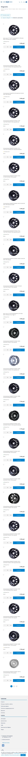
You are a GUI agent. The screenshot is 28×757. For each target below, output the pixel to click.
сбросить (11, 20)
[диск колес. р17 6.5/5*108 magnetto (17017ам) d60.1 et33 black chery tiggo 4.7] (14, 305)
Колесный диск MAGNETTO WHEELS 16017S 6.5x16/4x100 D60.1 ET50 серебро (12, 672)
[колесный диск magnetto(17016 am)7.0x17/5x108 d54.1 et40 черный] (14, 85)
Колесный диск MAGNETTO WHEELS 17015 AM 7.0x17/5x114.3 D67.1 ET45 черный (12, 286)
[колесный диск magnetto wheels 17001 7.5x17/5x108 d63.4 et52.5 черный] (14, 580)
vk (3, 745)
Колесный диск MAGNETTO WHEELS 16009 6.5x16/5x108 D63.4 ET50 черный (11, 397)
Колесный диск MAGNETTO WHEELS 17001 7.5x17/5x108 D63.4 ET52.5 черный (11, 589)
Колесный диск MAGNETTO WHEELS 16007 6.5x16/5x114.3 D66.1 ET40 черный (11, 534)
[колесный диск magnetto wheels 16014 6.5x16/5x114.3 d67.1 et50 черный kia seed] (14, 553)
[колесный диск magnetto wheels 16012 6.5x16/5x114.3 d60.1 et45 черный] (14, 608)
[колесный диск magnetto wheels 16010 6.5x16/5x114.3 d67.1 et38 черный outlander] (14, 415)
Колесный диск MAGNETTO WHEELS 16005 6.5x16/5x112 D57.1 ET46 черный (11, 479)
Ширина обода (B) (6, 17)
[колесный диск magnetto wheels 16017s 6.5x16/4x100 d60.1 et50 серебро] (14, 663)
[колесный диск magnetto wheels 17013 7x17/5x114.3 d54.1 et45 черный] (14, 167)
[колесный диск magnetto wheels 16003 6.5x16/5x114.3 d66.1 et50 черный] (14, 498)
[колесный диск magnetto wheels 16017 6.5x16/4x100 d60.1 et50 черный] (14, 443)
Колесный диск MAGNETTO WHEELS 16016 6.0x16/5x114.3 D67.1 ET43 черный (11, 342)
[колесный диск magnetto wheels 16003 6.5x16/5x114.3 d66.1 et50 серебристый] (14, 360)
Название (4, 21)
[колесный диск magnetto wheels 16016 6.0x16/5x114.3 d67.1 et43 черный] (14, 333)
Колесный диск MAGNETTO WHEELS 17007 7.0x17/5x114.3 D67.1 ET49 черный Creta (11, 121)
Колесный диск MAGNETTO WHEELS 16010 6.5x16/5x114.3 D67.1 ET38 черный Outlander (12, 424)
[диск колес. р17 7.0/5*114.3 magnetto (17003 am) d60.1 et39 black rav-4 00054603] (14, 30)
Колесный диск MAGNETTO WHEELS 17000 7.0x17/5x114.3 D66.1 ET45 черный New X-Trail (12, 66)
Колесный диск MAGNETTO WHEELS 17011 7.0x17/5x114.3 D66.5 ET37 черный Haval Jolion (12, 149)
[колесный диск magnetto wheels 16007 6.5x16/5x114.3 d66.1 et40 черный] (14, 525)
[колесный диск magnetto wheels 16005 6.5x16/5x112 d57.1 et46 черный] (14, 470)
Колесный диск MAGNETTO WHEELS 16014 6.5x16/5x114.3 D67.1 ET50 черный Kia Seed (11, 562)
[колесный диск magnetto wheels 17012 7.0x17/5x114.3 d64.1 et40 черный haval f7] (14, 222)
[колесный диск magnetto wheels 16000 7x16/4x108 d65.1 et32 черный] (14, 250)
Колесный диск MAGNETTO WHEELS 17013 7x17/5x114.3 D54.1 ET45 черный (11, 176)
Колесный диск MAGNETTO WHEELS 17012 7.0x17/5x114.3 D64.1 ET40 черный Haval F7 (11, 231)
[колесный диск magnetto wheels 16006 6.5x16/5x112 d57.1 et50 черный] (14, 636)
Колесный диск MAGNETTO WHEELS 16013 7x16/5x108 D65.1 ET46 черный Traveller (14, 204)
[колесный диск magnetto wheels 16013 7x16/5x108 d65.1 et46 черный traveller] (14, 195)
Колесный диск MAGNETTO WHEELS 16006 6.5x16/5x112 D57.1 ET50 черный (11, 644)
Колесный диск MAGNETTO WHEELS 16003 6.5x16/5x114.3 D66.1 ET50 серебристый (11, 369)
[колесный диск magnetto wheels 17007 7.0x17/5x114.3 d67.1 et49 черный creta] (14, 112)
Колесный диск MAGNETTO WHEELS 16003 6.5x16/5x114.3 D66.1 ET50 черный (11, 507)
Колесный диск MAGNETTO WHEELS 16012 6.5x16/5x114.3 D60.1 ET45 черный (11, 617)
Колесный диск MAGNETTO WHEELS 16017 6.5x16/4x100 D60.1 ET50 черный (11, 452)
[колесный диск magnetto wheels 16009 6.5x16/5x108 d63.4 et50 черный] (14, 388)
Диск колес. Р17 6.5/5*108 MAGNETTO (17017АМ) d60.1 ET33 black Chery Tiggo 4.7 (13, 314)
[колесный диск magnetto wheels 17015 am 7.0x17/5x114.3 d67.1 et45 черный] (14, 278)
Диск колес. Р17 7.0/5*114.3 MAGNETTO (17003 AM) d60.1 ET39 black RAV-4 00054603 (13, 39)
